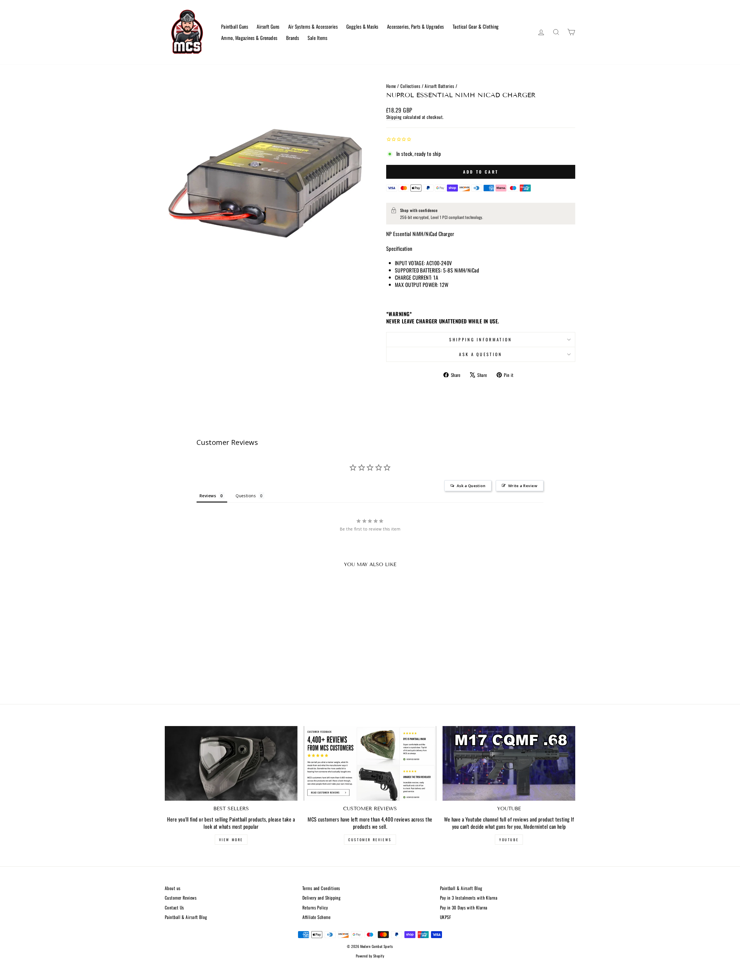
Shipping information (480, 339)
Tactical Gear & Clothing (476, 26)
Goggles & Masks (362, 26)
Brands (292, 37)
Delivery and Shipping (321, 897)
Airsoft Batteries (439, 86)
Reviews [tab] (207, 495)
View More (231, 839)
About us (173, 888)
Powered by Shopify (370, 956)
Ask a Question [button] (471, 485)
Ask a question (480, 354)
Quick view (213, 648)
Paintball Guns (234, 26)
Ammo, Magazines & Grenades (249, 37)
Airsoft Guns (268, 26)
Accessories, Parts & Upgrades (415, 26)
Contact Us (174, 907)
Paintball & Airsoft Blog (186, 917)
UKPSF (445, 917)
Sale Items (318, 37)
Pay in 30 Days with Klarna (463, 907)
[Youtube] (509, 763)
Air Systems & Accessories (313, 26)
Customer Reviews (370, 839)
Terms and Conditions (321, 888)
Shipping (394, 117)
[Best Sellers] (231, 763)
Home (391, 86)
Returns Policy (315, 907)
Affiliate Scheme (316, 917)
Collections (410, 86)
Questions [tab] (246, 495)
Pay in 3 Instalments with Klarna (468, 897)
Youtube (509, 839)
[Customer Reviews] (370, 763)
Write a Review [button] (522, 485)
